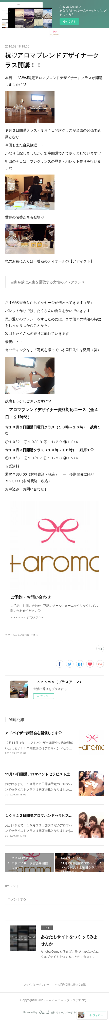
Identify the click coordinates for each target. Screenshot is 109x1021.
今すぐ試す (69, 21)
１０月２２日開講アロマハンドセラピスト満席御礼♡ (47, 815)
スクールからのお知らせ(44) (21, 635)
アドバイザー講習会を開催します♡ (33, 732)
